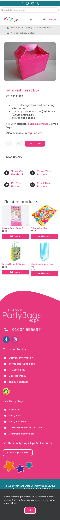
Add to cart (35, 143)
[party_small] (11, 15)
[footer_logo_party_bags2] (21, 310)
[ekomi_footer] (6, 389)
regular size (35, 133)
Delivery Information (21, 357)
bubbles (33, 123)
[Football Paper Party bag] (15, 251)
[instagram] (27, 3)
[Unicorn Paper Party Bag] (15, 215)
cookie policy (52, 498)
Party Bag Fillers (18, 421)
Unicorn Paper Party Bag (13, 228)
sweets (43, 123)
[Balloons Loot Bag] (44, 215)
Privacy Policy (17, 369)
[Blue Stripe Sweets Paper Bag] (44, 251)
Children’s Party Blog (21, 433)
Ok (30, 510)
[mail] (32, 3)
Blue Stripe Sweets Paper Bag (42, 265)
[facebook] (22, 3)
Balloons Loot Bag (39, 228)
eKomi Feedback (18, 381)
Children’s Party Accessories (26, 427)
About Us (14, 409)
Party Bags (15, 415)
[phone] (38, 3)
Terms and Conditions (22, 363)
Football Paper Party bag (13, 264)
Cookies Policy (17, 375)
